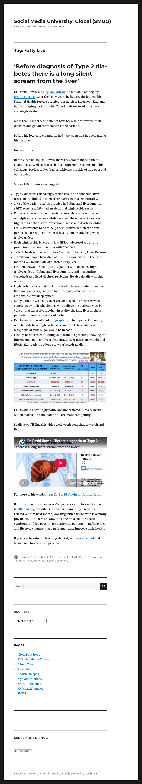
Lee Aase (24, 557)
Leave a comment (57, 560)
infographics (59, 320)
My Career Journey (30, 679)
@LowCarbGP (55, 92)
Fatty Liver (20, 560)
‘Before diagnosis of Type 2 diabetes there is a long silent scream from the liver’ (60, 73)
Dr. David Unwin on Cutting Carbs (77, 494)
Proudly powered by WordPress (79, 773)
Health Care (78, 557)
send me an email (81, 538)
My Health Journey (30, 688)
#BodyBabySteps (28, 654)
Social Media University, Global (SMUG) (62, 21)
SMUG (21, 693)
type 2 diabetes (35, 560)
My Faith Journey (29, 683)
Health (66, 557)
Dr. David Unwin (96, 557)
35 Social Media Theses (33, 659)
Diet (59, 557)
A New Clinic (26, 664)
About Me (23, 669)
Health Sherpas (25, 96)
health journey (24, 509)
